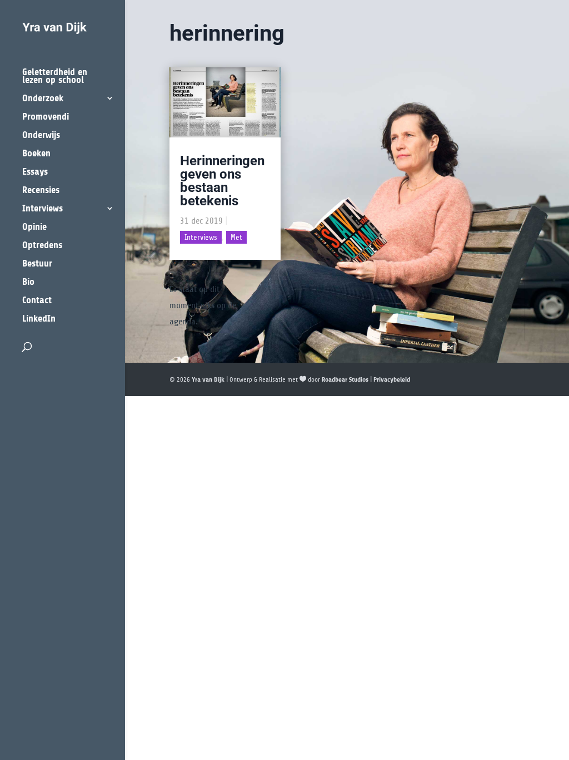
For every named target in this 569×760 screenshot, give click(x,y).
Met (236, 237)
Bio (28, 282)
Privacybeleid (391, 379)
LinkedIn (39, 319)
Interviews (42, 209)
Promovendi (45, 117)
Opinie (34, 227)
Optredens (42, 245)
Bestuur (37, 264)
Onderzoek (42, 98)
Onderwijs (41, 135)
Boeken (36, 154)
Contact (37, 300)
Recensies (40, 190)
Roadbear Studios (345, 379)
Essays (35, 172)
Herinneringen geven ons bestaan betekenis (222, 181)
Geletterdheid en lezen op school (54, 76)
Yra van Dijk (208, 379)
